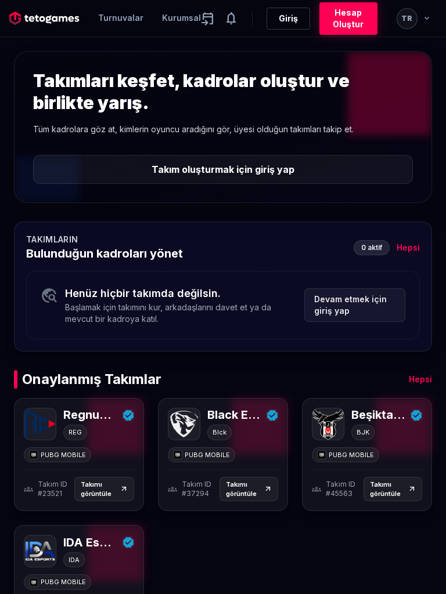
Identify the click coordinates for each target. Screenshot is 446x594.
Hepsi (408, 247)
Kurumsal (181, 18)
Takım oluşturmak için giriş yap (223, 169)
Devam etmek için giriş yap (350, 305)
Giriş (288, 18)
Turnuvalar (120, 18)
